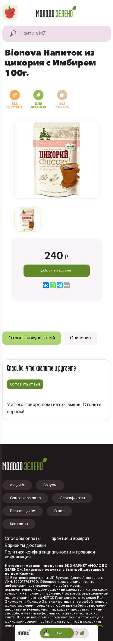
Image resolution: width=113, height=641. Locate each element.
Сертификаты (72, 498)
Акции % (17, 485)
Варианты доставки (25, 546)
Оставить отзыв (25, 384)
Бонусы (50, 485)
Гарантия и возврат (69, 539)
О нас (59, 511)
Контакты (19, 524)
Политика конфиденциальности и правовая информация (50, 554)
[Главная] (56, 12)
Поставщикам (22, 511)
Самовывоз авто (25, 498)
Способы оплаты (23, 539)
